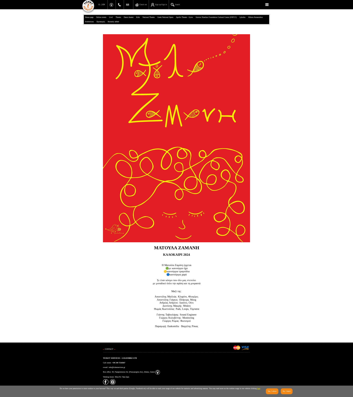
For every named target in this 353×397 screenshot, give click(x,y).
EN (103, 4)
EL (99, 4)
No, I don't (287, 391)
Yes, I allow (272, 391)
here (258, 388)
